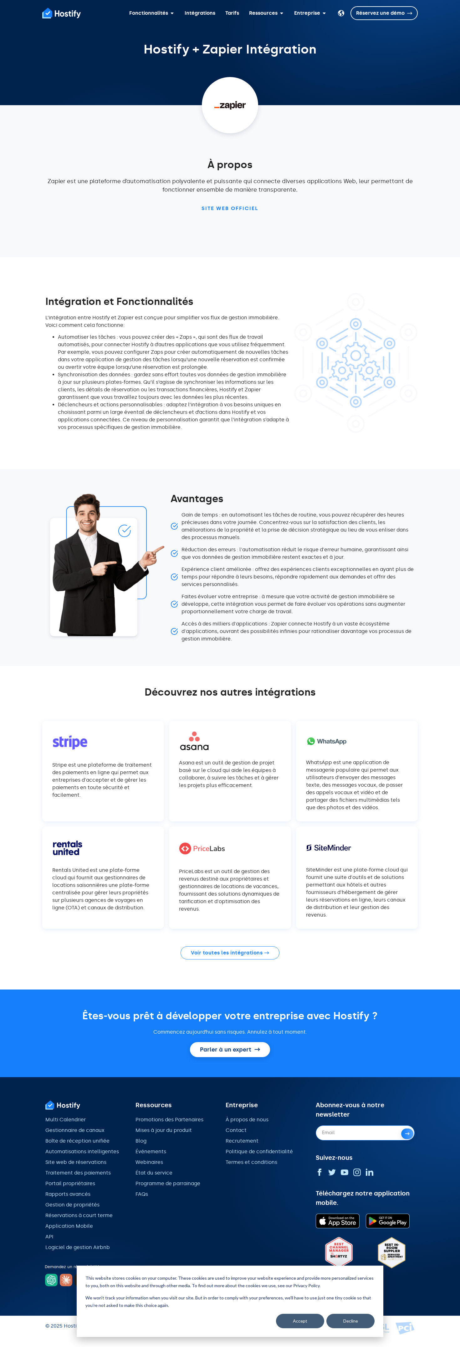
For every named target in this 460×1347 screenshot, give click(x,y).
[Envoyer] (407, 1133)
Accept (300, 1321)
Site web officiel (230, 208)
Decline (350, 1321)
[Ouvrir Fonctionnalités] (172, 13)
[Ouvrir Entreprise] (324, 13)
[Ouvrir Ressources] (281, 13)
